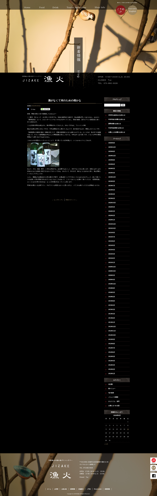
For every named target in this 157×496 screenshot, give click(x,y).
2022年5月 (111, 207)
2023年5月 (111, 190)
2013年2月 (111, 318)
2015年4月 (111, 305)
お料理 (42, 6)
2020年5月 (111, 275)
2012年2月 (111, 369)
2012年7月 (111, 348)
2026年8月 (111, 143)
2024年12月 (112, 155)
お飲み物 (57, 6)
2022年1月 (111, 220)
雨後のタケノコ (71, 200)
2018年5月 (111, 292)
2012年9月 (111, 339)
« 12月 (106, 444)
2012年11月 (112, 331)
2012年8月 (111, 343)
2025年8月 (111, 151)
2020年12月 (112, 267)
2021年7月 (111, 237)
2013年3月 (111, 314)
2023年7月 (111, 185)
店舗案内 (100, 6)
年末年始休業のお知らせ (116, 128)
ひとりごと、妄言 (114, 401)
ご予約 (89, 489)
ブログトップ (116, 99)
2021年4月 (111, 249)
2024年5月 (111, 168)
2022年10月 (112, 202)
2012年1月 (111, 373)
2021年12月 (112, 224)
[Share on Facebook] (28, 109)
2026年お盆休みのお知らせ (116, 115)
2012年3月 (111, 365)
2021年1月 (111, 262)
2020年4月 (111, 279)
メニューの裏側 (113, 397)
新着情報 (107, 489)
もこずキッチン (57, 200)
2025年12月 (112, 147)
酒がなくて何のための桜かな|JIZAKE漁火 (127, 2)
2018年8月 (111, 288)
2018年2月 (111, 296)
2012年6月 (111, 352)
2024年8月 (111, 160)
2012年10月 (112, 335)
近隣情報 (76, 6)
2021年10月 (112, 228)
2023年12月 (112, 177)
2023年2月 (111, 198)
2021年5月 (111, 245)
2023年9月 (111, 181)
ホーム (27, 6)
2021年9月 (111, 232)
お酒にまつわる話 (114, 405)
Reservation (97, 489)
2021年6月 (111, 241)
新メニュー (111, 388)
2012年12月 (112, 326)
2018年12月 (112, 284)
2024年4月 (111, 173)
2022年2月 (111, 215)
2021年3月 (111, 254)
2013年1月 (111, 322)
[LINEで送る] (45, 109)
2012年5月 (111, 356)
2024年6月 (111, 164)
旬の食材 (111, 393)
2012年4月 (111, 361)
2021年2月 (111, 258)
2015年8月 (111, 301)
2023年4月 (111, 194)
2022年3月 (111, 211)
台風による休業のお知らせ (116, 132)
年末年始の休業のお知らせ (116, 119)
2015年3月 (111, 309)
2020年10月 (112, 271)
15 (128, 429)
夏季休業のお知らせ (114, 123)
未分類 (110, 384)
